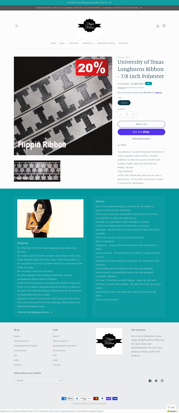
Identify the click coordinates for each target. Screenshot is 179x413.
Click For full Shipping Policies (33, 312)
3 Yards (124, 103)
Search (17, 336)
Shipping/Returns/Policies (26, 345)
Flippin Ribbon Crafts (84, 403)
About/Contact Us (22, 341)
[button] (17, 26)
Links (16, 360)
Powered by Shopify (99, 403)
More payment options (141, 138)
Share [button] (123, 145)
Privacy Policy (20, 350)
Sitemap (17, 365)
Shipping (121, 88)
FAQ (15, 355)
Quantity (121, 109)
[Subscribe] (60, 380)
